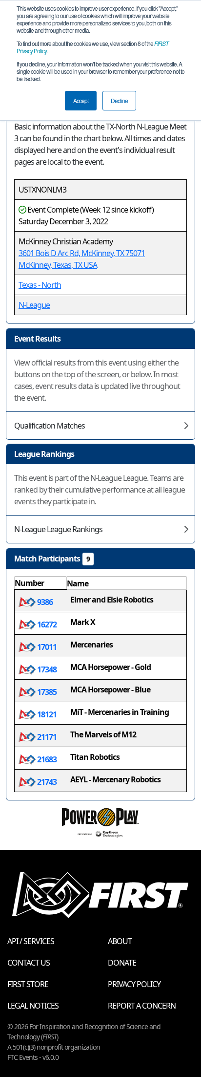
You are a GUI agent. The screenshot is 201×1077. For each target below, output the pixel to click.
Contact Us (28, 962)
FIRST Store (27, 984)
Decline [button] (119, 100)
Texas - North (40, 285)
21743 (46, 781)
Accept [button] (80, 100)
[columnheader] (41, 583)
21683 (46, 759)
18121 (46, 714)
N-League (34, 305)
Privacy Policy (134, 984)
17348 (46, 669)
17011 (46, 647)
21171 (46, 737)
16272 (46, 624)
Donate (122, 962)
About (120, 941)
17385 (46, 692)
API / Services (30, 941)
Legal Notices (33, 1005)
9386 (44, 602)
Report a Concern (142, 1005)
